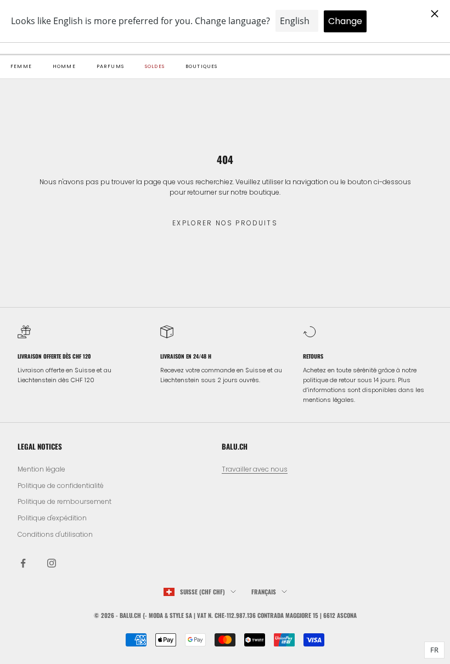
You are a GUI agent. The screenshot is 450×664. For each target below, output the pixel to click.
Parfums (110, 66)
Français (263, 591)
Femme (21, 66)
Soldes (155, 66)
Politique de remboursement (64, 501)
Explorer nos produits (224, 223)
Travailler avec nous (255, 469)
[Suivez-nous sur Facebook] (23, 563)
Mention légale (41, 469)
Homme (64, 66)
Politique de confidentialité (61, 485)
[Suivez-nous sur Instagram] (51, 563)
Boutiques (201, 66)
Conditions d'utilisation (55, 534)
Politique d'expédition (52, 518)
